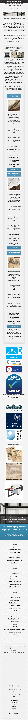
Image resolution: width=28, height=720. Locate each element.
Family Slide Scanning (14, 602)
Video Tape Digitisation (15, 547)
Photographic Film (14, 573)
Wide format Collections (15, 586)
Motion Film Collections (15, 581)
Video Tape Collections (15, 571)
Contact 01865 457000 (14, 169)
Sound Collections (14, 576)
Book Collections (14, 579)
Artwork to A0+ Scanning (14, 610)
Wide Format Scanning (14, 557)
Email (12, 652)
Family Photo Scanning (15, 605)
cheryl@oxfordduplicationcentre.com (14, 535)
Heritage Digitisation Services (14, 560)
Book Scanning (15, 555)
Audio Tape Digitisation (15, 549)
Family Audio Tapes (15, 597)
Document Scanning (14, 552)
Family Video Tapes (15, 595)
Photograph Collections (15, 584)
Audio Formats (14, 562)
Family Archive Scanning (15, 608)
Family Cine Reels (14, 600)
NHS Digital (14, 702)
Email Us (14, 634)
